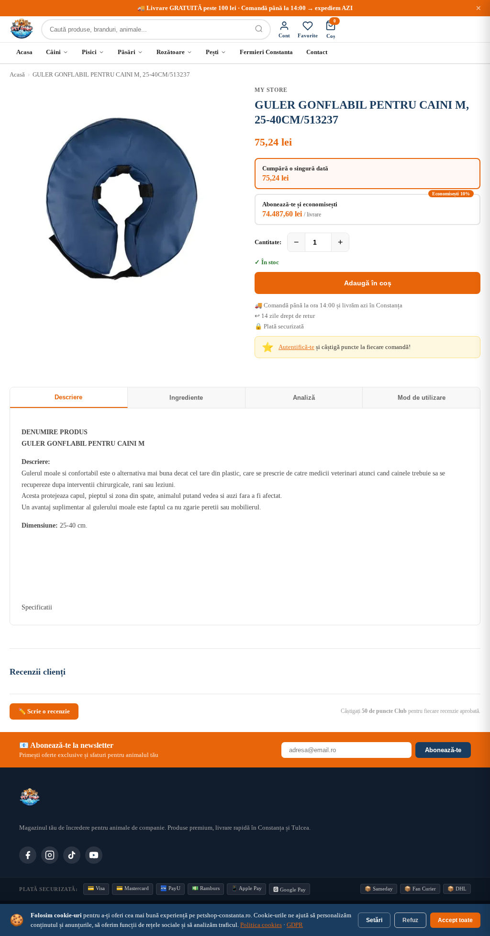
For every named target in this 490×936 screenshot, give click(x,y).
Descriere (68, 397)
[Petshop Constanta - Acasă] (21, 29)
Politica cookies (261, 924)
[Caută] (259, 29)
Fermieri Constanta (266, 52)
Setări (374, 920)
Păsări (126, 52)
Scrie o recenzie (44, 711)
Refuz (410, 920)
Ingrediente (186, 397)
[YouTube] (93, 855)
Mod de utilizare (421, 397)
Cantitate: (268, 242)
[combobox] (145, 29)
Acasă (17, 74)
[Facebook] (27, 855)
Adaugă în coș (367, 283)
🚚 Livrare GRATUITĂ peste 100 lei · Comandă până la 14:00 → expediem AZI (245, 7)
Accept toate (455, 920)
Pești (212, 52)
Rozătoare (170, 52)
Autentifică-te (296, 346)
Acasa (24, 52)
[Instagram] (49, 855)
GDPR (295, 924)
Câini (53, 52)
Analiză (304, 397)
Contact (316, 52)
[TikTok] (71, 855)
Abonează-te (443, 750)
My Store (271, 90)
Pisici (89, 52)
